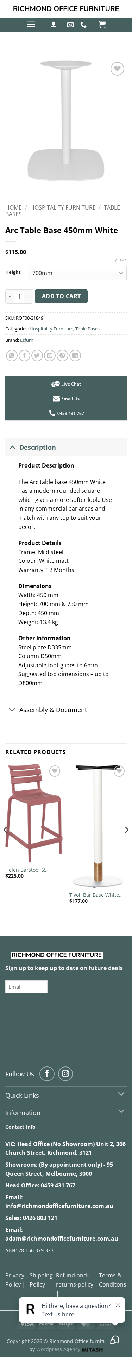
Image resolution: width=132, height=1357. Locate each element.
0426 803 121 (40, 1218)
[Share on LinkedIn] (75, 355)
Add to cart (61, 296)
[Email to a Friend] (50, 355)
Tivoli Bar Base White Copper (94, 895)
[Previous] (5, 844)
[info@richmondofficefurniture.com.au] (71, 25)
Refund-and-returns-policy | (74, 1284)
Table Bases (87, 329)
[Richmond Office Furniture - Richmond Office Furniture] (66, 9)
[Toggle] (12, 447)
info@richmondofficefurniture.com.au (59, 1206)
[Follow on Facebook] (47, 1074)
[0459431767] (84, 25)
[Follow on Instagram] (65, 1074)
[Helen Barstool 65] (34, 813)
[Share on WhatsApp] (12, 355)
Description (37, 447)
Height (13, 272)
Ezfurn (26, 340)
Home (13, 207)
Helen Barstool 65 (26, 870)
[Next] (126, 844)
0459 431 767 (58, 1185)
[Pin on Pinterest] (62, 355)
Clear (121, 260)
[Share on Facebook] (24, 355)
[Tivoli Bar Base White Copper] (98, 826)
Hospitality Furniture (63, 207)
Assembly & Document (53, 709)
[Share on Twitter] (37, 355)
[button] (31, 24)
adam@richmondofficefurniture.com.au (61, 1238)
